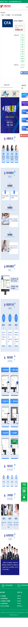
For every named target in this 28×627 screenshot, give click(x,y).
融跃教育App (20, 606)
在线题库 (19, 603)
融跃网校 (19, 596)
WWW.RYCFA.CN (13, 612)
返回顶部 (24, 500)
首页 (3, 15)
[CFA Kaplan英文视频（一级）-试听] (23, 103)
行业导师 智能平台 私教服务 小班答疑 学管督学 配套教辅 (22, 48)
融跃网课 (19, 601)
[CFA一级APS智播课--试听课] (23, 112)
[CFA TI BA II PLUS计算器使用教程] (23, 95)
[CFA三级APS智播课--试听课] (23, 128)
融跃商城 (19, 598)
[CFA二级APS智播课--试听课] (23, 120)
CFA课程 (8, 15)
